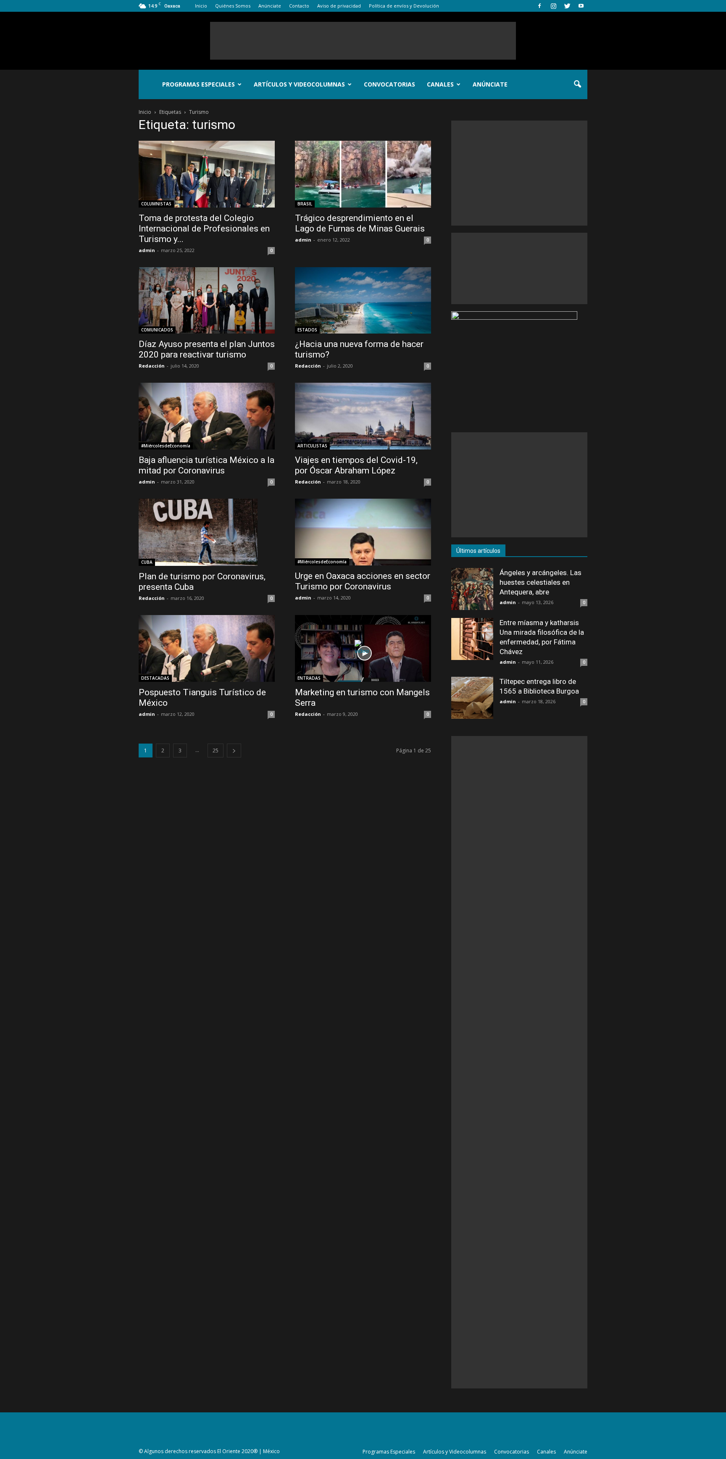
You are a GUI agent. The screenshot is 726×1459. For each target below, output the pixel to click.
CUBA (147, 562)
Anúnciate (269, 6)
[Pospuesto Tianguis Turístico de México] (207, 648)
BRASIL (304, 204)
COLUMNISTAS (156, 204)
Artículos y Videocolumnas (299, 84)
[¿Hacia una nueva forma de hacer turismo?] (363, 300)
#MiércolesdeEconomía (165, 446)
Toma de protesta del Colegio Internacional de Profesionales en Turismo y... (204, 228)
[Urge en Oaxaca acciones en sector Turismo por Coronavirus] (363, 532)
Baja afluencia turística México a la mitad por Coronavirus (206, 465)
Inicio (201, 6)
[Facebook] (539, 6)
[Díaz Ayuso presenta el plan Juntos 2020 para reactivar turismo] (207, 300)
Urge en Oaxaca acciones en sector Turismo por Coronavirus (362, 581)
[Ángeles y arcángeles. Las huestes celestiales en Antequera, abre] (472, 589)
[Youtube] (581, 6)
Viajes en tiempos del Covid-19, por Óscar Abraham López (356, 465)
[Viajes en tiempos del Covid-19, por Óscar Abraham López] (363, 416)
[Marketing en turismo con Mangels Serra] (363, 648)
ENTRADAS (309, 678)
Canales (440, 84)
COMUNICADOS (157, 330)
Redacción (152, 366)
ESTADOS (307, 330)
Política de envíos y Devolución (404, 6)
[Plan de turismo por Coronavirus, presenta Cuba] (207, 532)
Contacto (299, 6)
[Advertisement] (363, 41)
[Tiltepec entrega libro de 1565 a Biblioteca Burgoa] (472, 698)
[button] (577, 84)
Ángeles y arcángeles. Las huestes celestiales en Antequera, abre (540, 582)
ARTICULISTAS (312, 446)
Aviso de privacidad (339, 6)
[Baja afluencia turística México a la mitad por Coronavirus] (207, 416)
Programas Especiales (198, 84)
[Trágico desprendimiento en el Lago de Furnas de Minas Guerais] (363, 174)
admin (147, 250)
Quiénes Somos (232, 6)
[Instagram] (553, 6)
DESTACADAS (155, 678)
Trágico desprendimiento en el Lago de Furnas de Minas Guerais (360, 223)
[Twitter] (567, 6)
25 (215, 750)
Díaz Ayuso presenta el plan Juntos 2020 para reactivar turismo (207, 349)
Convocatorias (389, 84)
